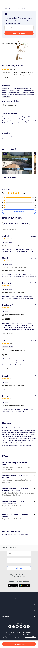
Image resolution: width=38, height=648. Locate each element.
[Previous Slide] (3, 184)
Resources (6, 611)
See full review (7, 333)
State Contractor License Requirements (15, 428)
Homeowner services (10, 599)
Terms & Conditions (30, 637)
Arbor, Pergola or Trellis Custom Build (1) (16, 223)
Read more (6, 97)
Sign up (19, 568)
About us (5, 617)
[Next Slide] (8, 184)
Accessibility (28, 633)
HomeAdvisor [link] (6, 8)
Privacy (8, 633)
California (13, 633)
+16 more (5, 77)
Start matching (19, 33)
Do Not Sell (20, 633)
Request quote (19, 644)
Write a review (19, 212)
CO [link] (14, 8)
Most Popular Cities (9, 548)
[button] (17, 166)
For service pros (8, 605)
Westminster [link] (21, 8)
